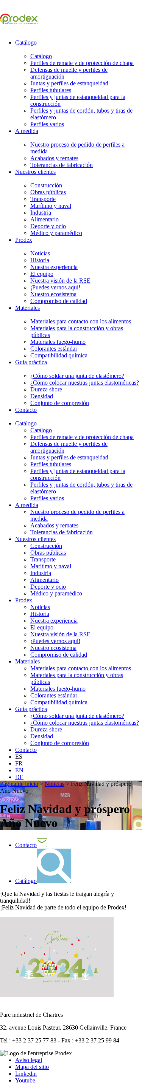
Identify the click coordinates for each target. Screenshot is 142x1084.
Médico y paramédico (56, 233)
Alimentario (44, 219)
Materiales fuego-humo (58, 342)
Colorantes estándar (53, 348)
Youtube (25, 1080)
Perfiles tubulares (50, 90)
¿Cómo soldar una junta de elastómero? (77, 376)
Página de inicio (19, 784)
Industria (40, 212)
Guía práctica (31, 362)
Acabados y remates (54, 158)
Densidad (41, 396)
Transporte (43, 199)
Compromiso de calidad (58, 301)
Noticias (40, 253)
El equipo (41, 274)
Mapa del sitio (32, 1067)
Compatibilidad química (58, 355)
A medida (26, 131)
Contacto (26, 410)
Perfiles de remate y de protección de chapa (82, 63)
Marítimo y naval (50, 206)
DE (19, 777)
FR (19, 763)
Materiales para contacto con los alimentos (80, 321)
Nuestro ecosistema (53, 294)
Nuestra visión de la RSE (60, 280)
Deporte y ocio (48, 226)
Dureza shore (46, 389)
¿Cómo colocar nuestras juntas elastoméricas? (84, 382)
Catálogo (26, 42)
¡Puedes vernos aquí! (55, 287)
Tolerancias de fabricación (61, 165)
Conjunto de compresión (59, 403)
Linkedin (26, 1073)
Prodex (23, 240)
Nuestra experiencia (54, 267)
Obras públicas (48, 192)
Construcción (46, 185)
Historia (39, 260)
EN (19, 770)
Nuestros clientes (35, 172)
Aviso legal (28, 1060)
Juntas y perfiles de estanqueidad (69, 83)
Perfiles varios (47, 124)
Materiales (27, 308)
